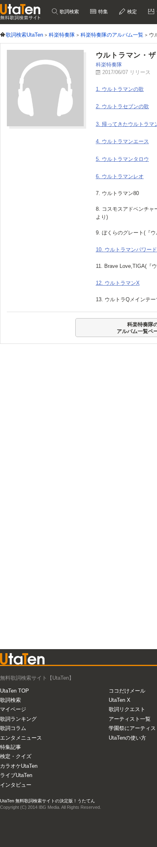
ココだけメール (127, 691)
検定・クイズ (15, 756)
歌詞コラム (13, 728)
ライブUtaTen (16, 775)
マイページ (13, 709)
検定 (131, 11)
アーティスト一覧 (130, 719)
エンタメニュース (21, 738)
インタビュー (15, 785)
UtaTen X (119, 700)
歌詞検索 (68, 11)
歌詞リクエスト (127, 709)
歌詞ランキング (18, 719)
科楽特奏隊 (109, 65)
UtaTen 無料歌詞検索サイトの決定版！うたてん (47, 800)
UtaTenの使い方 (127, 738)
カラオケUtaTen (18, 766)
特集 (102, 11)
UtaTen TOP (14, 691)
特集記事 (10, 747)
